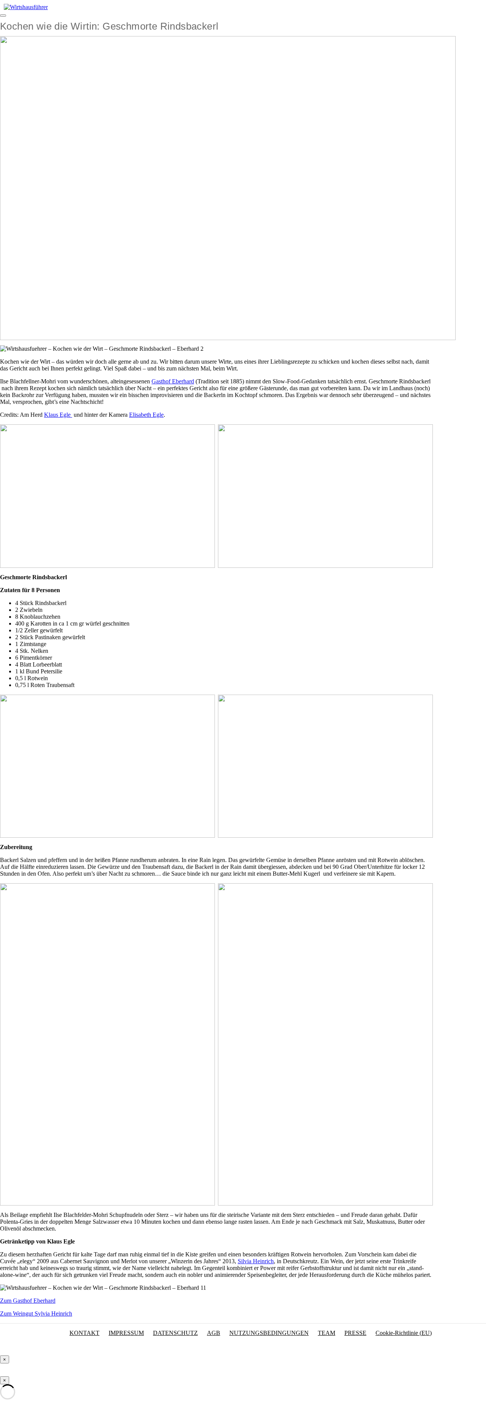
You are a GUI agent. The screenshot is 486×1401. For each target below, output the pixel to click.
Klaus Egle (58, 414)
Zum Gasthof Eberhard (27, 1300)
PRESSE (355, 1333)
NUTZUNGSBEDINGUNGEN (269, 1333)
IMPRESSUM (126, 1333)
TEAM (326, 1333)
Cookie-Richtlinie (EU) (404, 1333)
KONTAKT (84, 1333)
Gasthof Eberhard (172, 381)
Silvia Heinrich (256, 1261)
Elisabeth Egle (146, 414)
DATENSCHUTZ (175, 1333)
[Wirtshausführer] (26, 7)
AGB (213, 1333)
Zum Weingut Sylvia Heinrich (36, 1313)
